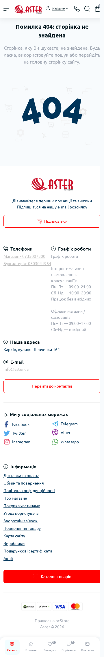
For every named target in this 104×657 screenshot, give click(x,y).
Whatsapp (70, 442)
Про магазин (15, 498)
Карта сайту (14, 536)
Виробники (14, 543)
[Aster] (52, 183)
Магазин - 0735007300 (24, 256)
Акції (8, 558)
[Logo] (28, 8)
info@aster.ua (16, 369)
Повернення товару (22, 528)
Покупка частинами (21, 505)
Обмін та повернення (23, 483)
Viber (65, 432)
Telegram (69, 424)
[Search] (87, 9)
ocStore (62, 620)
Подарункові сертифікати (27, 551)
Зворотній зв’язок (20, 521)
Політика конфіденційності (29, 490)
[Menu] (6, 9)
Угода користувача (20, 513)
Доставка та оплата (21, 475)
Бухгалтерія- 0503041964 (27, 263)
